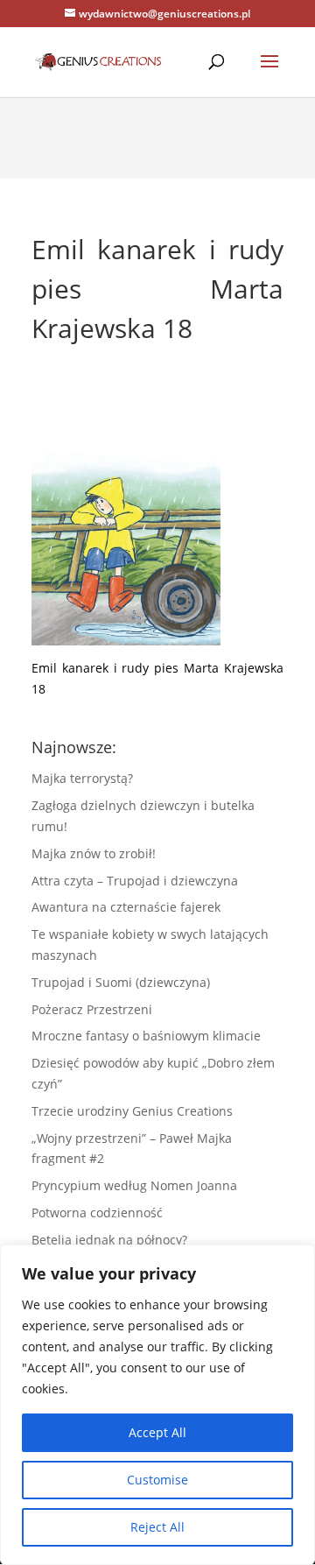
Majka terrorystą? (82, 778)
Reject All (157, 1527)
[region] (157, 1404)
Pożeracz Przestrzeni (92, 1009)
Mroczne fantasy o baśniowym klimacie (146, 1035)
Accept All (157, 1432)
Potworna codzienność (97, 1212)
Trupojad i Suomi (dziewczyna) (121, 982)
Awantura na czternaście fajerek (126, 907)
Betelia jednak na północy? (109, 1239)
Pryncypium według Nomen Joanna (134, 1185)
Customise (157, 1479)
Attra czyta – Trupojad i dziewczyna (135, 880)
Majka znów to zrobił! (94, 853)
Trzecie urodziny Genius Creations (132, 1111)
